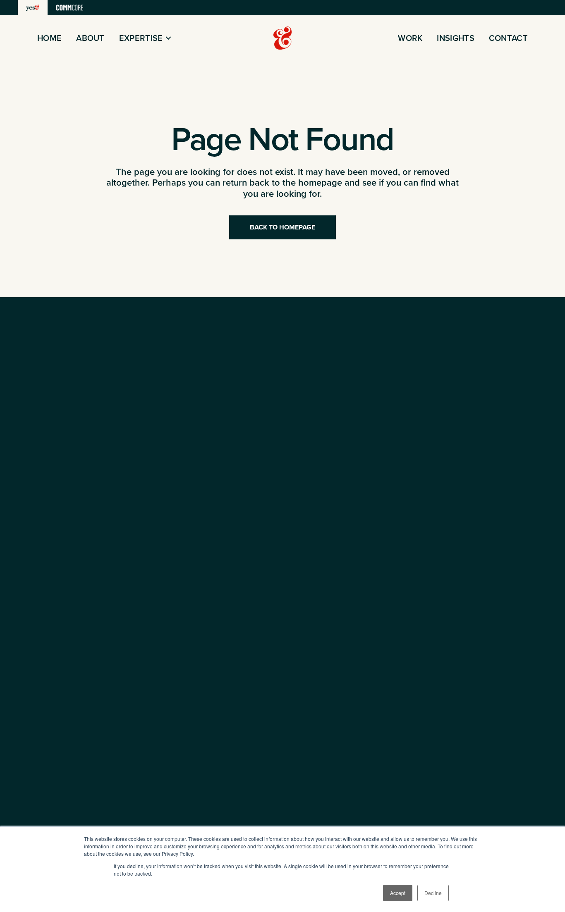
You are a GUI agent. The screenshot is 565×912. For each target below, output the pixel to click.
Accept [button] (397, 892)
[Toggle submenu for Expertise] (168, 38)
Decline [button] (433, 892)
